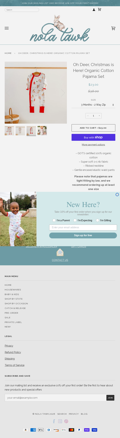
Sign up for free (83, 235)
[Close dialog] (117, 194)
